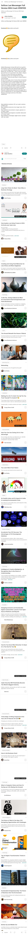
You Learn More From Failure (9, 467)
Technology (4, 782)
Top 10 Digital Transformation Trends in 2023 (13, 856)
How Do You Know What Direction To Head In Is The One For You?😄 (14, 645)
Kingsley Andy (7, 830)
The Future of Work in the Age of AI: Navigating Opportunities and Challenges (13, 821)
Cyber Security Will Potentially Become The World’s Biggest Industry (13, 683)
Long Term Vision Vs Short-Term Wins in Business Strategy (13, 189)
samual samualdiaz (8, 544)
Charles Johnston (8, 582)
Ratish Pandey (7, 198)
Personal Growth (5, 429)
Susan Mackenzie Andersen (10, 308)
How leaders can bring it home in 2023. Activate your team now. (13, 224)
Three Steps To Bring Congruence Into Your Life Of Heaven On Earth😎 (12, 717)
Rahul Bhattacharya (8, 619)
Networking (4, 365)
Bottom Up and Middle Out (9, 924)
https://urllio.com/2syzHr (13, 28)
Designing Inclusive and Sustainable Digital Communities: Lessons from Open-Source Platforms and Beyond (13, 609)
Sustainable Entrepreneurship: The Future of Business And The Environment (13, 891)
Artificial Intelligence (6, 817)
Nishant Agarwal (8, 865)
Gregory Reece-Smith (9, 407)
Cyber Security (5, 679)
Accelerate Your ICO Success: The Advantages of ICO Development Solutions (11, 534)
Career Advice (5, 464)
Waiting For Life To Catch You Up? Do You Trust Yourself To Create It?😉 (13, 397)
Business (4, 185)
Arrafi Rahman (7, 795)
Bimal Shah (6, 760)
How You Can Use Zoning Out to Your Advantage (12, 433)
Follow (24, 17)
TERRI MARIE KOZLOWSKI (9, 272)
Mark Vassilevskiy (8, 899)
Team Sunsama (7, 442)
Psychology (4, 294)
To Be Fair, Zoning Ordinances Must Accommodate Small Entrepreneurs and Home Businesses (13, 299)
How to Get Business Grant (9, 753)
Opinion (3, 495)
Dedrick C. (6, 691)
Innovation (4, 604)
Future (3, 144)
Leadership (4, 220)
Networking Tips (5, 362)
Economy (4, 921)
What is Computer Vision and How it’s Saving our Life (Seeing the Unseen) (12, 786)
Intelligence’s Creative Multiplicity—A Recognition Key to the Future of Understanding (12, 571)
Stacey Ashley (7, 238)
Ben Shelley (6, 370)
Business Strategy (6, 529)
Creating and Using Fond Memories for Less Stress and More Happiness (12, 264)
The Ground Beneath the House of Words (13, 333)
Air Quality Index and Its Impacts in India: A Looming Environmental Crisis (13, 499)
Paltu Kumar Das (8, 507)
